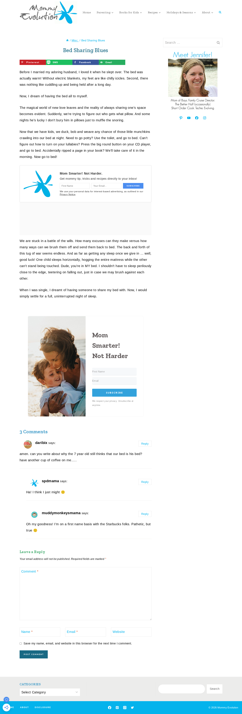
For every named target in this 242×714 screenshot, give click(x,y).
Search (214, 688)
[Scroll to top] (233, 701)
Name (27, 632)
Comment (30, 571)
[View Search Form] (220, 12)
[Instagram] (124, 707)
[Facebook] (109, 707)
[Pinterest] (117, 707)
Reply (145, 443)
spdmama (50, 481)
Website (119, 632)
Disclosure (43, 707)
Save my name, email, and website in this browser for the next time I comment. (78, 643)
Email (72, 632)
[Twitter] (132, 707)
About (24, 707)
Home (87, 12)
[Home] (67, 40)
